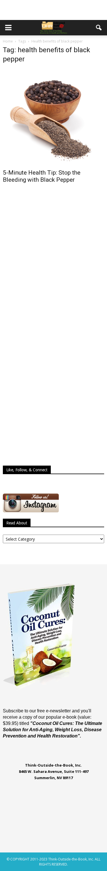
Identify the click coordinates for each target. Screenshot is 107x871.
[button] (99, 27)
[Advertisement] (53, 10)
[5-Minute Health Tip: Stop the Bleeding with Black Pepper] (53, 117)
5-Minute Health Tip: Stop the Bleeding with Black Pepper (41, 176)
